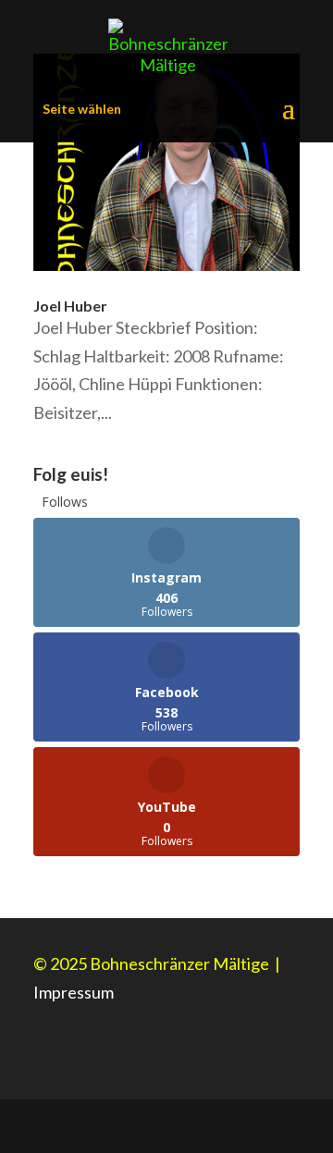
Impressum (73, 992)
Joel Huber (70, 305)
